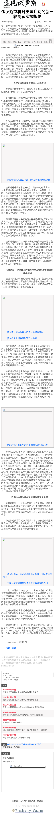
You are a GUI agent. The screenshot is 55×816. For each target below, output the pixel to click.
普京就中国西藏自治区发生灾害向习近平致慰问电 (23, 707)
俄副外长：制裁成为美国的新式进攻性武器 (27, 445)
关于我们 (15, 801)
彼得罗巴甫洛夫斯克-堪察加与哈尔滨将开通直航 (23, 715)
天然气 (39, 42)
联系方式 (31, 801)
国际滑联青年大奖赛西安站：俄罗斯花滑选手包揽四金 (25, 730)
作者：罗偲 (11, 648)
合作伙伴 (23, 801)
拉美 (50, 42)
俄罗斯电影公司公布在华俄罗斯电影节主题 (20, 700)
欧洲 (19, 42)
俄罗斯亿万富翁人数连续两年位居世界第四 (20, 692)
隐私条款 (40, 801)
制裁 (45, 42)
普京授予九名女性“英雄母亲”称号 (16, 738)
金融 (9, 42)
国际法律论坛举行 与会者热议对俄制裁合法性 (28, 180)
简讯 (4, 686)
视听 (4, 745)
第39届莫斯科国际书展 (12, 722)
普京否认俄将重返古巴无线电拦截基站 (25, 332)
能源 (14, 42)
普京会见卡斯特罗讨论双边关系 (22, 338)
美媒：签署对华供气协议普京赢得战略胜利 (27, 583)
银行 (33, 42)
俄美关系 (26, 42)
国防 (4, 42)
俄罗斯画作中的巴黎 (11, 747)
